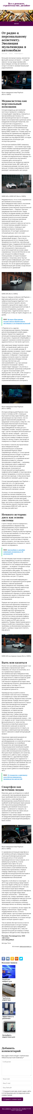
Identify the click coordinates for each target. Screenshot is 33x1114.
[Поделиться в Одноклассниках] (12, 958)
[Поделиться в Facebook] (3, 958)
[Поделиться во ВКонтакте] (8, 958)
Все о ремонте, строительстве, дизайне (16, 4)
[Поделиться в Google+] (16, 958)
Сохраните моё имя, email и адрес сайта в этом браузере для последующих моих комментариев (16, 1093)
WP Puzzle (19, 1110)
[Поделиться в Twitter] (21, 958)
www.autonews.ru (25, 946)
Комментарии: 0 (18, 53)
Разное (11, 53)
